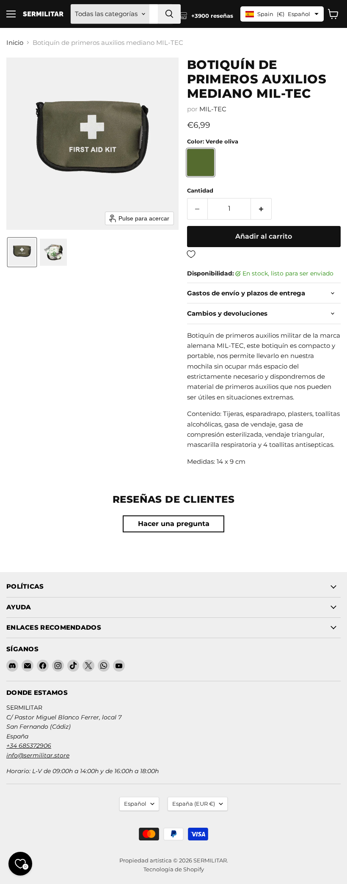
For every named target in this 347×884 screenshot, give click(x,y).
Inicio (14, 42)
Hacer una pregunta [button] (173, 524)
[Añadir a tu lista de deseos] (264, 254)
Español (135, 803)
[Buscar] (169, 14)
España (193, 803)
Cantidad (200, 190)
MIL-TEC (212, 109)
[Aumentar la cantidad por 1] (261, 208)
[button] (22, 252)
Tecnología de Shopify (173, 869)
